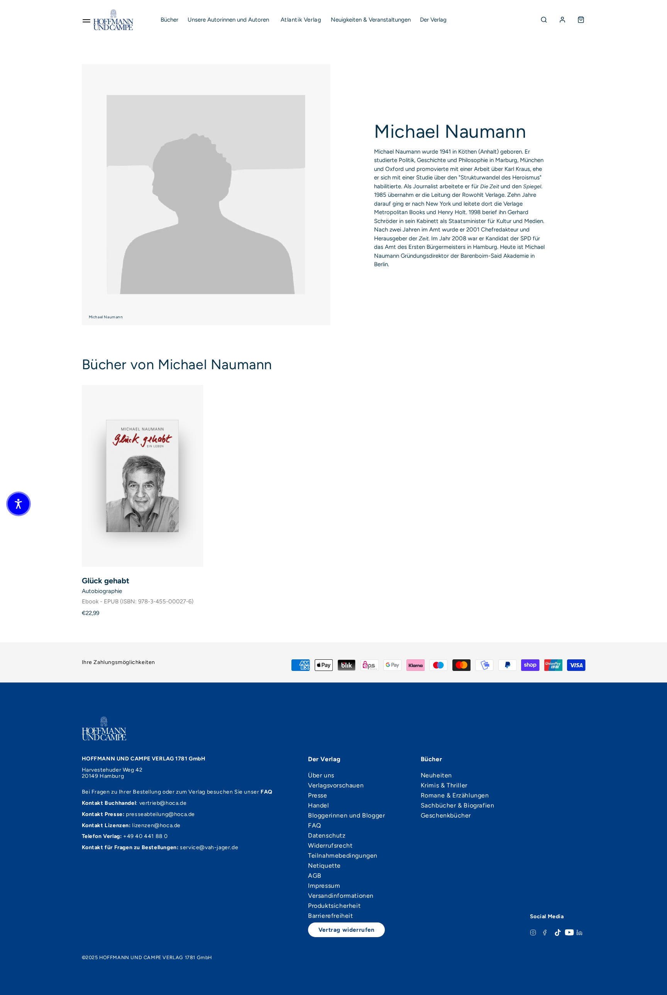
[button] (18, 504)
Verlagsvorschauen (336, 785)
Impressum (324, 885)
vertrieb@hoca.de (163, 803)
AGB (315, 875)
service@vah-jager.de (209, 847)
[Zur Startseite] (113, 19)
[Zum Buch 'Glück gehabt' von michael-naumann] (142, 476)
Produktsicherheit (334, 905)
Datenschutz (327, 835)
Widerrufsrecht (330, 845)
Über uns (321, 775)
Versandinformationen (341, 895)
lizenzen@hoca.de (156, 825)
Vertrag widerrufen (346, 929)
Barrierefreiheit (330, 915)
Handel (318, 805)
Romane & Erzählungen (455, 795)
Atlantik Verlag (301, 19)
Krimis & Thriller (444, 785)
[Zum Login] (562, 19)
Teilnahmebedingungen (343, 855)
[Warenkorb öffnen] (581, 19)
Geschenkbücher (446, 815)
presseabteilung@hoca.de (160, 814)
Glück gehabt (105, 580)
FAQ (314, 825)
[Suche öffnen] (543, 19)
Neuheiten (436, 775)
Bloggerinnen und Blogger (346, 815)
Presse (317, 795)
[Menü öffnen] (86, 19)
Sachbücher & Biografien (457, 805)
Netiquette (324, 865)
